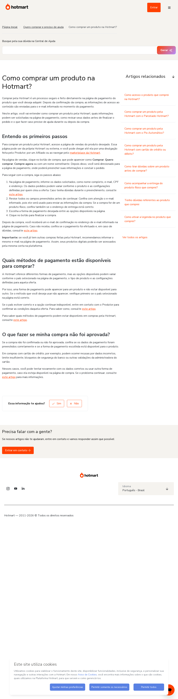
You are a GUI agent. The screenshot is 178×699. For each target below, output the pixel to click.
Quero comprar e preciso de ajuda (43, 27)
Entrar (154, 7)
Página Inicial (10, 27)
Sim (58, 403)
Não (76, 403)
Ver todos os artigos (134, 237)
